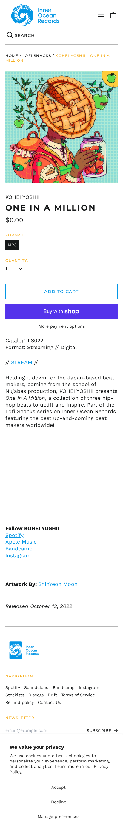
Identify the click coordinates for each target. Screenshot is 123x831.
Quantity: (17, 260)
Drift (52, 694)
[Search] (10, 35)
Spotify (14, 535)
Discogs (36, 694)
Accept (58, 787)
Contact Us (49, 702)
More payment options (62, 326)
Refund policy (19, 702)
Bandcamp (19, 549)
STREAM (21, 362)
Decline (58, 801)
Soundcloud (36, 687)
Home (12, 55)
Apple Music (21, 542)
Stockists (14, 694)
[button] (113, 15)
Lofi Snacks (36, 55)
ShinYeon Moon (58, 584)
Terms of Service (78, 694)
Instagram (18, 555)
